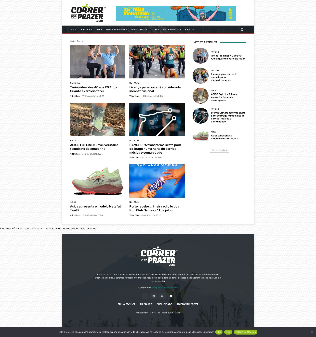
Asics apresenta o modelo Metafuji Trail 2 (95, 208)
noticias (75, 83)
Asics (73, 140)
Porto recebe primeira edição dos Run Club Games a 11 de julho (154, 208)
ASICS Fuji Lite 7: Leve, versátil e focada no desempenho (94, 147)
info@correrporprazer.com (165, 287)
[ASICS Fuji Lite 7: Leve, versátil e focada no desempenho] (97, 119)
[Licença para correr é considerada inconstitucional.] (157, 61)
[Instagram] (153, 296)
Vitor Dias (75, 96)
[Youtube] (171, 296)
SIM (219, 332)
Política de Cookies (246, 332)
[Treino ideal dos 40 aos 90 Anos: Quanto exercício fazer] (97, 61)
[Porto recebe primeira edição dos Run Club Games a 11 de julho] (157, 181)
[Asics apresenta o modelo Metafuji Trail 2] (97, 181)
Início (72, 41)
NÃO (228, 332)
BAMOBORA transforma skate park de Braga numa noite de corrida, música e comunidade (155, 148)
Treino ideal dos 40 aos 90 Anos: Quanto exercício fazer (94, 89)
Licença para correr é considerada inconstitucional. (155, 89)
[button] (242, 29)
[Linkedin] (162, 296)
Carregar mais (218, 150)
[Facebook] (145, 296)
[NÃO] (312, 332)
